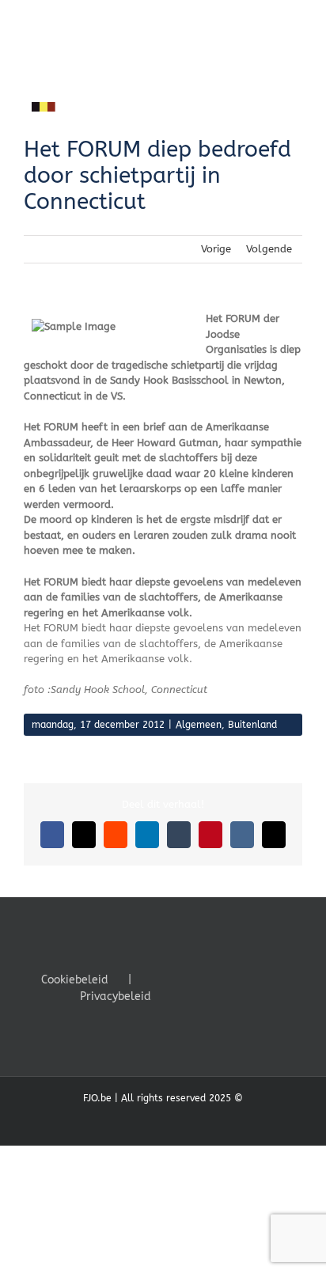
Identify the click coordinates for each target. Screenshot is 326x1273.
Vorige (216, 249)
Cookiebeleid (74, 980)
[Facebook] (179, 978)
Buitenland (252, 724)
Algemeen (199, 724)
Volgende (269, 249)
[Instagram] (222, 978)
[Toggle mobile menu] (296, 24)
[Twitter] (201, 978)
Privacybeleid (115, 996)
